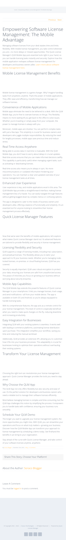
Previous (52, 19)
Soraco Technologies (27, 526)
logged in (17, 488)
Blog (27, 447)
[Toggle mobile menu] (62, 4)
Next (60, 19)
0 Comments (32, 447)
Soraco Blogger (8, 447)
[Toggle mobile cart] (59, 4)
